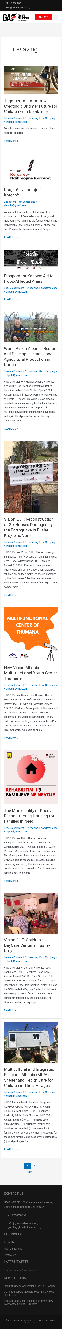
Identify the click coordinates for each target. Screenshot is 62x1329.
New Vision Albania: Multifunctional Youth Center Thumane (30, 673)
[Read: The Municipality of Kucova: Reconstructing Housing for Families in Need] (31, 776)
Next (31, 1171)
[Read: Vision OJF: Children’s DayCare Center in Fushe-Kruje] (31, 913)
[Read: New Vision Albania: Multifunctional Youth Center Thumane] (31, 633)
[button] (55, 17)
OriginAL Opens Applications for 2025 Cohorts (29, 1286)
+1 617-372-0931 (13, 3)
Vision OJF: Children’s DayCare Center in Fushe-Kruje (27, 945)
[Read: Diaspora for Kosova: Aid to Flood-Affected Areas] (31, 259)
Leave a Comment (14, 118)
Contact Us (10, 1255)
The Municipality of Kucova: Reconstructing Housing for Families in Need (29, 816)
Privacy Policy (31, 1322)
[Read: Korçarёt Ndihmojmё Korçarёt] (31, 167)
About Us (9, 1242)
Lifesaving (32, 118)
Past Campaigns (48, 118)
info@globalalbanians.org (18, 7)
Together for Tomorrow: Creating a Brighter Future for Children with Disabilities (30, 106)
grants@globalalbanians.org (24, 1227)
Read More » (11, 140)
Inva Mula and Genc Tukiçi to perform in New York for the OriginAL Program (28, 1302)
